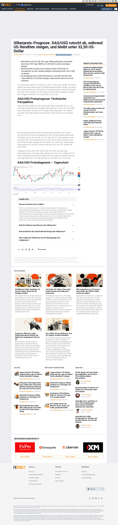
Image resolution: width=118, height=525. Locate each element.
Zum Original (76, 54)
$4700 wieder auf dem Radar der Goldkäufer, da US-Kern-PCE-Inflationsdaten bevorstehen (86, 375)
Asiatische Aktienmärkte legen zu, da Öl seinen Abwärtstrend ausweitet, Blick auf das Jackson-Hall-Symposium (94, 71)
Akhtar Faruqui (90, 104)
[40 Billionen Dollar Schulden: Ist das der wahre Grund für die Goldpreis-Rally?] (28, 280)
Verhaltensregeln (34, 477)
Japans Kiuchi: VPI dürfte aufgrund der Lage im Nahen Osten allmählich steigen (93, 134)
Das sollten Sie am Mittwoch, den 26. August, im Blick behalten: (59, 334)
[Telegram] (87, 1)
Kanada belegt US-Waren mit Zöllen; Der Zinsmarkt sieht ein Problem (86, 390)
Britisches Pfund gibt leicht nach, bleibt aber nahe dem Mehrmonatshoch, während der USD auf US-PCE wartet (30, 386)
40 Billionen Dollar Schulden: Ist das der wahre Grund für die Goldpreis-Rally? (27, 291)
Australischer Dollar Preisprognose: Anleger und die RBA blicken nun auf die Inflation (86, 419)
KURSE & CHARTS (7, 9)
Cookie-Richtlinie (87, 477)
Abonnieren (112, 5)
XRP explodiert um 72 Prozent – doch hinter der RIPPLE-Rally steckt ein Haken (88, 291)
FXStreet (4, 4)
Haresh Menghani (91, 92)
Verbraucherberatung (35, 484)
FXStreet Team (90, 127)
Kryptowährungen (42, 9)
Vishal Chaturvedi (57, 410)
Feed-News (42, 249)
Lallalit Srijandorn (91, 116)
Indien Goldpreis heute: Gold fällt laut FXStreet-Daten (92, 123)
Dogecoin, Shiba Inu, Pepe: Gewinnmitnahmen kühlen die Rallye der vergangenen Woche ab (27, 336)
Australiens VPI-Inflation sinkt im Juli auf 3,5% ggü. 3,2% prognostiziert (60, 395)
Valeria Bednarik (88, 410)
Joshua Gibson (87, 394)
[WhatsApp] (83, 1)
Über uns (32, 467)
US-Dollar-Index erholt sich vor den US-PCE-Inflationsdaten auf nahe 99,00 (94, 111)
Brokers (73, 9)
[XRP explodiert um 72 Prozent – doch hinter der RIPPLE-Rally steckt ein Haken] (89, 280)
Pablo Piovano (87, 425)
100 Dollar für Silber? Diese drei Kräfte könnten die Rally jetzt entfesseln (58, 291)
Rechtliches (85, 467)
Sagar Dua (89, 78)
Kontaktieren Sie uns (61, 471)
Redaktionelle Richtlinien (36, 474)
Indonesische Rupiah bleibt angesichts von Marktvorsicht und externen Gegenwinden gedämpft (94, 99)
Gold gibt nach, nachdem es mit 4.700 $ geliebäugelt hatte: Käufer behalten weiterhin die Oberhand (86, 404)
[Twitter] (90, 1)
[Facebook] (92, 1)
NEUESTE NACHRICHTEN (92, 63)
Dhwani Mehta (87, 381)
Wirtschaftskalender (59, 9)
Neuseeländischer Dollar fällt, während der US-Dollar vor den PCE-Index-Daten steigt (30, 408)
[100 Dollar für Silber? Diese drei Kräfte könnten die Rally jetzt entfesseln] (59, 280)
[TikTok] (95, 1)
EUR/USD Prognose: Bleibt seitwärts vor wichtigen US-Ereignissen (30, 397)
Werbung (58, 474)
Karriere (57, 477)
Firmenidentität (33, 481)
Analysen (30, 9)
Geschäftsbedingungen (89, 474)
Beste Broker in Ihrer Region (25, 439)
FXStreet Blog (59, 481)
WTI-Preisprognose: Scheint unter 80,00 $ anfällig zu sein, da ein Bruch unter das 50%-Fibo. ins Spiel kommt (93, 85)
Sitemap (84, 471)
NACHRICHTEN (18, 54)
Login (101, 5)
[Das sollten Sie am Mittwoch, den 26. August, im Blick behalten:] (59, 324)
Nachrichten (20, 9)
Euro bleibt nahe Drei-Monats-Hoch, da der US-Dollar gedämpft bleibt (60, 406)
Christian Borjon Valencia (48, 54)
